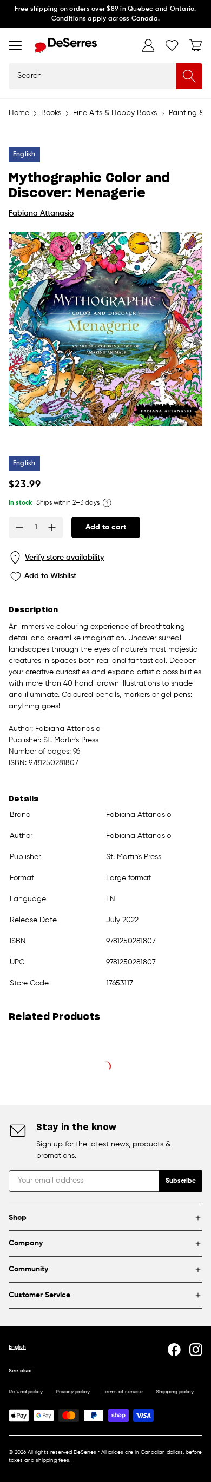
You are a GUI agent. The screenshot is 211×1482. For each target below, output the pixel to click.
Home (19, 113)
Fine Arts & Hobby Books (115, 113)
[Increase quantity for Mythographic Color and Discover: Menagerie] (52, 527)
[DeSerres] (66, 45)
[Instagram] (195, 1349)
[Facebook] (174, 1349)
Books (51, 113)
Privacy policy (73, 1391)
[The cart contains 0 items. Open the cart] (195, 45)
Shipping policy (175, 1391)
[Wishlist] (172, 45)
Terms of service (123, 1391)
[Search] (189, 76)
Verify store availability (64, 557)
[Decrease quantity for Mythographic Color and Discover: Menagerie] (19, 527)
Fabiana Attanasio (41, 213)
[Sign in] (148, 45)
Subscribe (181, 1181)
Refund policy (26, 1391)
